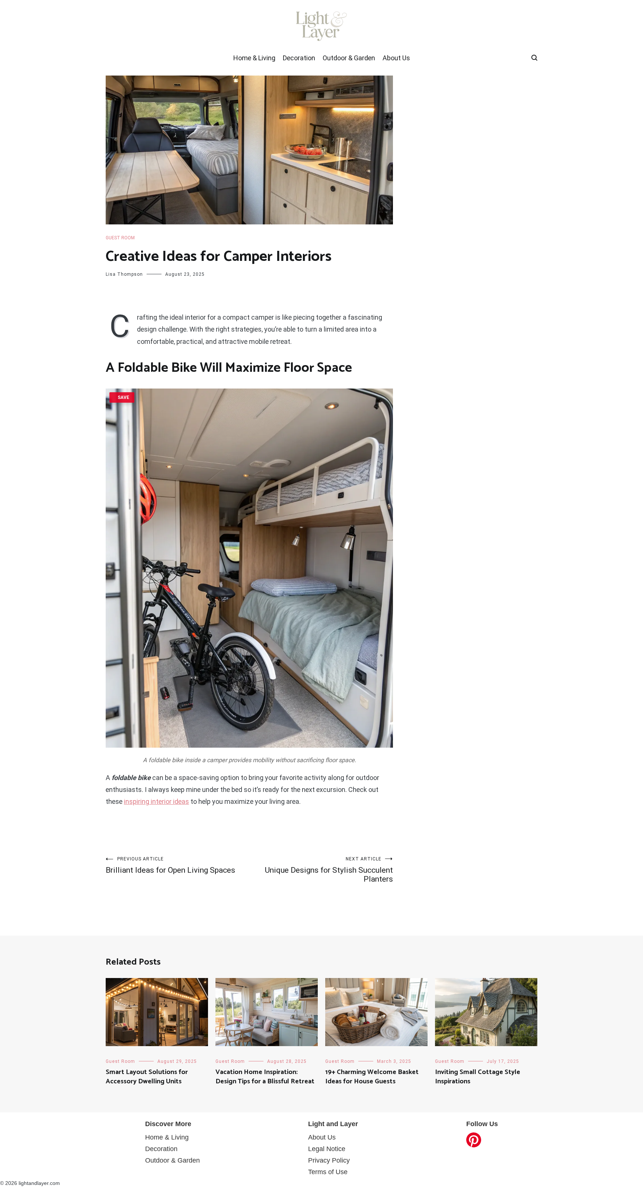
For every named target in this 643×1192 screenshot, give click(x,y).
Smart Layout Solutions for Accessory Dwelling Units (147, 1077)
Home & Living (254, 58)
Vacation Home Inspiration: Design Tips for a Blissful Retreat (264, 1077)
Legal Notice (326, 1149)
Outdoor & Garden (349, 58)
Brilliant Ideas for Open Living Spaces (170, 865)
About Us (396, 58)
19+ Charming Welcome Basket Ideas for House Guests (372, 1077)
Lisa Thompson (124, 274)
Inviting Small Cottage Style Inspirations (477, 1077)
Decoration (299, 58)
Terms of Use (328, 1172)
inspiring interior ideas (156, 801)
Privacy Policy (329, 1160)
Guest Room (120, 237)
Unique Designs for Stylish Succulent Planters (329, 869)
